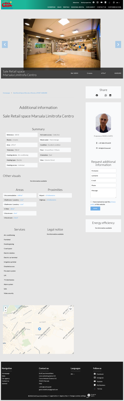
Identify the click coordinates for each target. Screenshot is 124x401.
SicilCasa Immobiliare (46, 373)
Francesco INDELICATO (103, 136)
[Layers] (70, 308)
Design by (91, 396)
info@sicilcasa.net (105, 148)
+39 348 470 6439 (105, 143)
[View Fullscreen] (5, 315)
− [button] (5, 311)
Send (95, 208)
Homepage (6, 93)
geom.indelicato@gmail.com (48, 389)
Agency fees (64, 396)
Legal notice (54, 396)
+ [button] (5, 308)
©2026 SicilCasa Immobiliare (38, 396)
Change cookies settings (78, 396)
